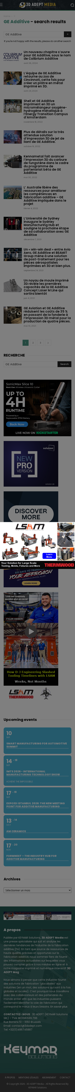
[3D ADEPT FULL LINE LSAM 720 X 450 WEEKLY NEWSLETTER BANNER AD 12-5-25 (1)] (37, 568)
